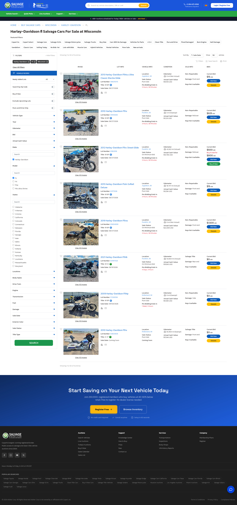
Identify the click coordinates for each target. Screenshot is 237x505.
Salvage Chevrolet (51, 478)
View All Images (81, 102)
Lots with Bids (68, 47)
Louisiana (19, 259)
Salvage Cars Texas (177, 478)
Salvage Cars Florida (195, 478)
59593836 (114, 115)
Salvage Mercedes (81, 478)
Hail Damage (215, 42)
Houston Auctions (156, 482)
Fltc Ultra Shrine (21, 189)
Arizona (18, 214)
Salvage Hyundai (126, 478)
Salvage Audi (7, 487)
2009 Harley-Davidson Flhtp (114, 293)
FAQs (120, 444)
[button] (34, 116)
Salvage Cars (42, 42)
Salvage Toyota (8, 478)
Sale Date (197, 55)
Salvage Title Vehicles (105, 482)
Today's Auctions (84, 444)
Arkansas (18, 211)
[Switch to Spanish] (206, 5)
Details (213, 85)
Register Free (102, 409)
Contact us (122, 451)
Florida (18, 231)
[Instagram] (10, 455)
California (19, 217)
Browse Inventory (133, 409)
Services (72, 13)
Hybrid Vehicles (96, 47)
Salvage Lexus (21, 487)
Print (225, 61)
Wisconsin (50, 25)
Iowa (17, 238)
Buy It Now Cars (88, 482)
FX (16, 182)
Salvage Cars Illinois (213, 478)
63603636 (114, 333)
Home (13, 25)
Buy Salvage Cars (30, 25)
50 (214, 55)
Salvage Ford (36, 478)
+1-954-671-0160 (192, 4)
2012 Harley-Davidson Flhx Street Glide (120, 147)
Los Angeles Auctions (174, 482)
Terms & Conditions (198, 500)
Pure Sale (126, 47)
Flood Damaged (187, 42)
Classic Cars (28, 47)
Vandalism (16, 47)
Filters (200, 61)
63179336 (113, 191)
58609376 (114, 81)
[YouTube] (17, 455)
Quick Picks (28, 13)
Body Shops (163, 444)
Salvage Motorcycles (73, 42)
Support (59, 13)
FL (16, 178)
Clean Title (159, 42)
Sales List (81, 455)
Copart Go (15, 42)
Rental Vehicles (112, 47)
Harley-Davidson (71, 25)
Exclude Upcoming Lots (22, 101)
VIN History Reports (166, 448)
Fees (120, 448)
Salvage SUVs (55, 42)
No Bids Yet (55, 47)
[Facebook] (4, 455)
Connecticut (19, 224)
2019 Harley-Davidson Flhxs (114, 220)
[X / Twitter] (23, 455)
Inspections (163, 441)
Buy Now (103, 42)
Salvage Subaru (219, 482)
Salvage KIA (206, 482)
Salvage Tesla (96, 478)
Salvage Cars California (158, 478)
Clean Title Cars (72, 482)
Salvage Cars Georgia (10, 482)
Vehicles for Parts (137, 42)
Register (203, 441)
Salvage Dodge (141, 478)
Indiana (18, 249)
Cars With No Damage (118, 42)
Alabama (18, 207)
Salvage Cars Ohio (28, 482)
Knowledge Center (125, 437)
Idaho (17, 242)
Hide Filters (50, 55)
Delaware (18, 228)
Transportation (164, 437)
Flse (16, 185)
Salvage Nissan (111, 478)
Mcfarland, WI (147, 295)
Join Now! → (142, 19)
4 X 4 (149, 42)
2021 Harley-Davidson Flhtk (114, 257)
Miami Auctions (192, 482)
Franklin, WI (146, 112)
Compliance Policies (228, 500)
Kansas (18, 252)
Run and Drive (172, 42)
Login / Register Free (222, 5)
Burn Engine (202, 42)
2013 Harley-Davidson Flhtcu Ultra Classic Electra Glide (117, 76)
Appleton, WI (147, 76)
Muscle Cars (82, 47)
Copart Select (28, 42)
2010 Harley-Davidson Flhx (114, 111)
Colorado (18, 221)
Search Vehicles (84, 437)
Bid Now (213, 81)
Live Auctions (44, 13)
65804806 (114, 224)
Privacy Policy (213, 500)
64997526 (114, 260)
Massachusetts (20, 263)
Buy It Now (17, 94)
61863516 (113, 151)
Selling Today (42, 47)
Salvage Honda (23, 478)
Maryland (19, 266)
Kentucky (18, 256)
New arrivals (138, 47)
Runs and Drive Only (20, 108)
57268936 (114, 297)
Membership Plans (207, 437)
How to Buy (122, 441)
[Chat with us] (231, 489)
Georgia (18, 235)
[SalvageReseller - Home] (14, 5)
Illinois (17, 245)
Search (144, 5)
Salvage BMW (66, 478)
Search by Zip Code (20, 87)
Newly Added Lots (19, 79)
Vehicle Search (12, 13)
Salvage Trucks (90, 42)
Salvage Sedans (122, 482)
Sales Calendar (83, 451)
